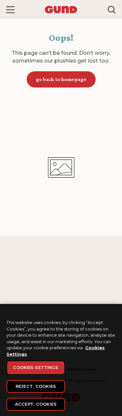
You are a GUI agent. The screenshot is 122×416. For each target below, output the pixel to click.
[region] (61, 360)
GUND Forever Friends (29, 284)
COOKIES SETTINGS (35, 367)
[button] (10, 10)
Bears (12, 293)
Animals (14, 301)
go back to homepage (61, 79)
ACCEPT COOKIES (36, 404)
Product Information (84, 293)
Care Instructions (81, 284)
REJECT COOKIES (36, 386)
